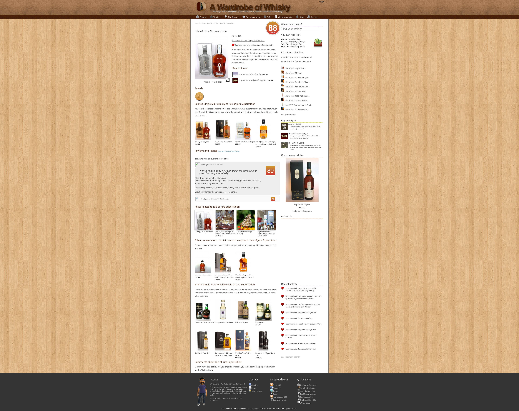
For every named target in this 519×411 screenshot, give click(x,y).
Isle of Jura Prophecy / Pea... (297, 82)
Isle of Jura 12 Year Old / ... (296, 109)
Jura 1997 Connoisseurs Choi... (298, 105)
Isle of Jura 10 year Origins (245, 142)
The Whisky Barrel (296, 143)
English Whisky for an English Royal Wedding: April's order (266, 233)
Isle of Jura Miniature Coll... (297, 86)
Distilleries (203, 23)
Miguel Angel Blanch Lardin (262, 409)
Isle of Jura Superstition (227, 23)
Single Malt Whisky (256, 40)
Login (321, 1)
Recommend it (267, 45)
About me (254, 385)
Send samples (256, 391)
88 (272, 28)
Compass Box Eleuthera (224, 322)
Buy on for (253, 74)
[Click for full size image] (227, 80)
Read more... (224, 199)
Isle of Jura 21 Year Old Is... (296, 100)
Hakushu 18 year (241, 322)
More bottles (290, 114)
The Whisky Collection (308, 385)
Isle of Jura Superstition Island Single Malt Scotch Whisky (244, 277)
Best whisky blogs (279, 400)
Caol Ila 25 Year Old (202, 353)
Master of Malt (294, 124)
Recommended (253, 17)
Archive (314, 17)
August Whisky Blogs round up (244, 232)
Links (301, 17)
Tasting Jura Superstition (204, 231)
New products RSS (280, 397)
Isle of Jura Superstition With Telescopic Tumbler (224, 276)
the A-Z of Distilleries (307, 388)
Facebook (276, 388)
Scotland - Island (239, 40)
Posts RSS (277, 385)
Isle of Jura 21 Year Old (223, 142)
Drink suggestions (306, 397)
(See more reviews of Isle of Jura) (228, 151)
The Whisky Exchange (298, 133)
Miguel (206, 164)
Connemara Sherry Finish (204, 322)
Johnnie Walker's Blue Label (243, 354)
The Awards (233, 17)
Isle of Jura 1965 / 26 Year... (297, 96)
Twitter (275, 391)
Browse (203, 17)
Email (253, 388)
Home (196, 23)
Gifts (269, 17)
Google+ (276, 394)
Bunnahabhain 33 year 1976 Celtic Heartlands (223, 354)
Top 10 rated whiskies (308, 394)
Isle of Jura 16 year (202, 142)
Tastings (217, 17)
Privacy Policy (292, 409)
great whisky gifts (304, 211)
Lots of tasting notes (307, 391)
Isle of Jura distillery (213, 23)
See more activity (292, 357)
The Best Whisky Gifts (308, 400)
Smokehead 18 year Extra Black (265, 354)
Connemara (259, 322)
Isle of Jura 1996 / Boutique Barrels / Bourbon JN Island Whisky (265, 144)
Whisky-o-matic (285, 17)
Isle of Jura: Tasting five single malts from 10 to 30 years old (225, 233)
